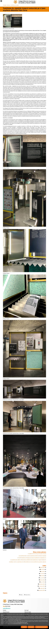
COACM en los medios (15, 5)
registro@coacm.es (6, 608)
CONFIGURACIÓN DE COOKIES (22, 622)
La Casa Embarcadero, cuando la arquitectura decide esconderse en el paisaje (32, 555)
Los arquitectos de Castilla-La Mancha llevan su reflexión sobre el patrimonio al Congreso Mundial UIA (28, 559)
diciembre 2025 (42, 584)
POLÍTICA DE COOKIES (17, 623)
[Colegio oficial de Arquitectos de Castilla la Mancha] (24, 1)
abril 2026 (42, 575)
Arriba (21, 594)
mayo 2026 (42, 573)
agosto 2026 (42, 567)
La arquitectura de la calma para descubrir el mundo (37, 553)
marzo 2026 (42, 577)
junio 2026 (43, 571)
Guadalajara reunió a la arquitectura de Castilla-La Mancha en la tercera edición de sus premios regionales (27, 561)
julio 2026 (42, 569)
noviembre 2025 (42, 586)
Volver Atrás (27, 594)
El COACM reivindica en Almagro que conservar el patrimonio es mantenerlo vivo (32, 557)
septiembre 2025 (41, 590)
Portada (4, 5)
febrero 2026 (42, 579)
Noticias (8, 5)
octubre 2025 (42, 588)
